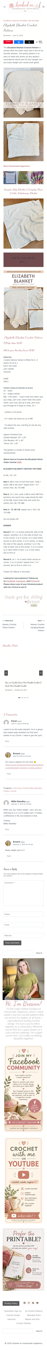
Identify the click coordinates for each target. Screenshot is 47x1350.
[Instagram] (29, 1303)
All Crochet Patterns (34, 1311)
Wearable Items (34, 1315)
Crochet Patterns (19, 21)
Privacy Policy (11, 1303)
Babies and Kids (32, 1319)
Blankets (7, 21)
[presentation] (23, 664)
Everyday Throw (35, 189)
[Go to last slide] (6, 673)
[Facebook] (24, 1303)
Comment (9, 883)
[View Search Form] (43, 7)
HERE (19, 343)
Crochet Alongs (13, 1315)
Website (8, 935)
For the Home (33, 21)
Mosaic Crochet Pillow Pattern (9, 624)
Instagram (21, 581)
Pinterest (34, 581)
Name (7, 914)
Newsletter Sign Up (12, 1311)
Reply (7, 741)
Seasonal (11, 1319)
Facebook (10, 581)
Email (6, 925)
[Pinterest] (33, 1303)
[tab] (19, 697)
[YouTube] (37, 1303)
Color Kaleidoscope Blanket (24, 193)
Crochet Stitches (23, 1323)
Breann (8, 35)
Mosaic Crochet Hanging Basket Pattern (37, 626)
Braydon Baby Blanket (14, 189)
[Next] (41, 673)
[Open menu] (5, 6)
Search (39, 953)
